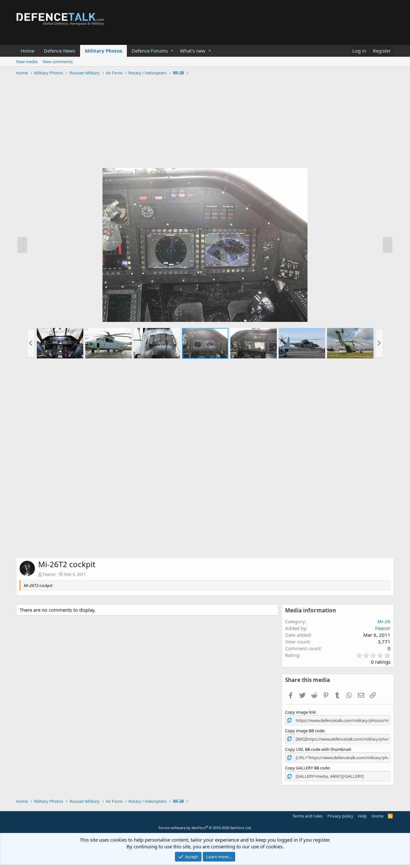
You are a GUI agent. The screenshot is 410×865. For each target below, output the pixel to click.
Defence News (59, 50)
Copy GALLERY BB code (307, 768)
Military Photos (103, 50)
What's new (192, 50)
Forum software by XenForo (205, 827)
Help (362, 816)
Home (27, 50)
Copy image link (300, 712)
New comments (58, 61)
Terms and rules (307, 816)
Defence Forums (150, 50)
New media (26, 61)
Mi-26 (383, 621)
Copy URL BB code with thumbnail (317, 749)
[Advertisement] (205, 123)
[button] (172, 51)
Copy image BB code (304, 731)
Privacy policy (340, 816)
